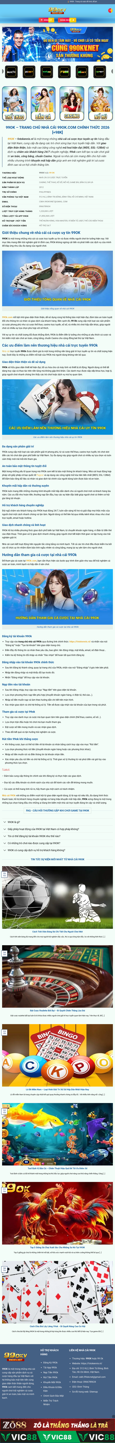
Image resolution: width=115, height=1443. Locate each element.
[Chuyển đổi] (5, 822)
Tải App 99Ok (50, 1367)
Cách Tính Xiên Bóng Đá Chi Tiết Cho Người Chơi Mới (57, 931)
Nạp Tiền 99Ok (50, 1372)
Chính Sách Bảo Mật (53, 1395)
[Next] (107, 44)
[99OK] (57, 10)
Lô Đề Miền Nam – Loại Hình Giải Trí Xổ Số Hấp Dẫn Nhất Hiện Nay (57, 1089)
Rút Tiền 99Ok (50, 1377)
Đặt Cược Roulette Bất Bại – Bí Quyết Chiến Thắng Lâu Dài (57, 1010)
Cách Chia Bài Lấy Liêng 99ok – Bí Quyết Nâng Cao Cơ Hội (57, 1326)
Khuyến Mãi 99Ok (52, 1382)
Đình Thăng (83, 1386)
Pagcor (39, 475)
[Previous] (7, 44)
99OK (10, 139)
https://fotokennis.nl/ (91, 1363)
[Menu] (110, 10)
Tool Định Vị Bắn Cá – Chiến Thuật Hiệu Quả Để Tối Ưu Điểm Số (57, 1168)
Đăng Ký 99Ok (50, 1362)
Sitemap (93, 1391)
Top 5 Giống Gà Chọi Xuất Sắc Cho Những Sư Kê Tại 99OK (57, 1247)
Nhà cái (6, 351)
